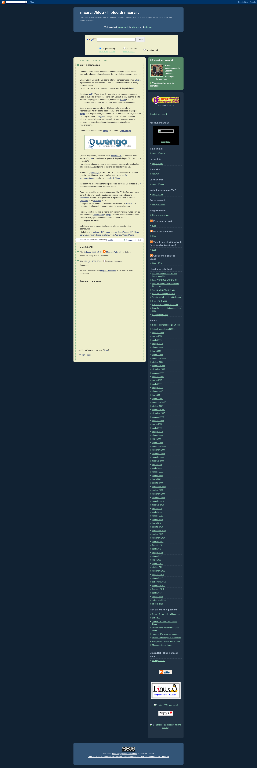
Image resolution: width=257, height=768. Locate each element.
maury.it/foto (157, 164)
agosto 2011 (157, 564)
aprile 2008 (157, 428)
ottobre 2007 (157, 406)
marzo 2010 (157, 509)
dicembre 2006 (158, 369)
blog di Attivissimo (108, 271)
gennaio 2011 (157, 542)
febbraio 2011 (158, 545)
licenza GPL (116, 156)
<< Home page (85, 355)
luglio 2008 (156, 439)
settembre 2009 (159, 487)
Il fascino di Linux (159, 301)
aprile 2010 (157, 512)
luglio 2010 (156, 523)
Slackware (84, 198)
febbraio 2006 (158, 333)
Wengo (118, 235)
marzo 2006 (157, 336)
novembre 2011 (158, 571)
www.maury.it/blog (107, 51)
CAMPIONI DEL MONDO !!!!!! (165, 280)
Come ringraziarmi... (161, 215)
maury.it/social (158, 205)
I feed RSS (157, 263)
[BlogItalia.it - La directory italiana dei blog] (166, 728)
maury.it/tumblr (158, 153)
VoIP (91, 94)
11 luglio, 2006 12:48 (93, 252)
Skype (137, 80)
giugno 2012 (157, 578)
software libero (94, 235)
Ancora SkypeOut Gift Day (163, 290)
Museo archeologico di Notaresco (166, 638)
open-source (111, 232)
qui (132, 88)
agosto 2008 (157, 443)
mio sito (148, 27)
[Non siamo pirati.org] (165, 715)
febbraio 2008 (158, 421)
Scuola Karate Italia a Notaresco (166, 614)
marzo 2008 (157, 424)
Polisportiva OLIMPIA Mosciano (166, 641)
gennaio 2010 (158, 501)
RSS (154, 226)
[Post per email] (139, 240)
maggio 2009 (157, 472)
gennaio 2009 (158, 457)
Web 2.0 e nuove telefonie (163, 294)
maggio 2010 (157, 516)
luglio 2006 (156, 351)
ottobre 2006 (157, 362)
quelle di (111, 178)
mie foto (135, 27)
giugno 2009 (157, 476)
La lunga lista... (158, 661)
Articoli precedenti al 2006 (163, 329)
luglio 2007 (156, 395)
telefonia (105, 235)
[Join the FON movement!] (166, 705)
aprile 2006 (157, 340)
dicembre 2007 (158, 413)
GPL (103, 232)
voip (112, 235)
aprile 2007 (157, 384)
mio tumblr (123, 27)
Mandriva (97, 201)
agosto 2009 (157, 483)
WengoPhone (128, 235)
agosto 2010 (157, 527)
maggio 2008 (157, 432)
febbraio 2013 (158, 589)
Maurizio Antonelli (113, 252)
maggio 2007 (157, 388)
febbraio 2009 (158, 461)
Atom (106, 350)
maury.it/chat (157, 195)
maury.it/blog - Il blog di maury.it (109, 12)
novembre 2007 (158, 410)
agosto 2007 (157, 399)
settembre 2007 (159, 402)
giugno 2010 (157, 520)
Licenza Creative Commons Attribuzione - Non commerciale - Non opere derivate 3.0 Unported (128, 757)
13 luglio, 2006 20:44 (93, 261)
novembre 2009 (158, 494)
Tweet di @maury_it (158, 114)
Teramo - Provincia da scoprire (165, 634)
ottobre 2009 (157, 490)
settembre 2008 (159, 446)
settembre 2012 (159, 582)
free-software (94, 232)
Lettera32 (156, 618)
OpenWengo (125, 131)
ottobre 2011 (157, 567)
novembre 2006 (158, 366)
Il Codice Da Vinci (160, 315)
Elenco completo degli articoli (166, 325)
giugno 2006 (157, 347)
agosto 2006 (157, 355)
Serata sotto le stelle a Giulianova (166, 297)
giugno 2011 (157, 556)
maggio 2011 (157, 553)
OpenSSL (84, 201)
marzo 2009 (157, 465)
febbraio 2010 (158, 505)
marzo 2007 (157, 380)
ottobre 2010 (157, 534)
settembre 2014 (159, 600)
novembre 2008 (158, 450)
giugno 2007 (157, 391)
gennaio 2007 (158, 373)
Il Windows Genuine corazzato (165, 305)
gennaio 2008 (158, 417)
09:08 (110, 240)
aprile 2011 (156, 549)
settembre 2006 (159, 358)
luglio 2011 (156, 560)
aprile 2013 (157, 593)
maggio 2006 (157, 344)
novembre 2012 (158, 586)
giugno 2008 (157, 435)
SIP (139, 184)
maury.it (155, 174)
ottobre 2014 (157, 604)
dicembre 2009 (158, 498)
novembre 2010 (158, 538)
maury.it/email (158, 184)
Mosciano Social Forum (162, 645)
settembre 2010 (159, 531)
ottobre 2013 (157, 597)
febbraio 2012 (158, 575)
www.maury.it (129, 51)
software (83, 235)
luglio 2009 (156, 479)
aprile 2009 (157, 468)
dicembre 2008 (158, 454)
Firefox (129, 203)
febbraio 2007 (158, 377)
